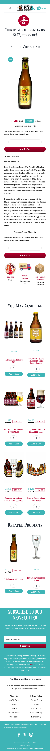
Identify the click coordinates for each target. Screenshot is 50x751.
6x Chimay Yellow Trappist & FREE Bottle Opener (36, 360)
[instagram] (31, 735)
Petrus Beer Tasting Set (14, 360)
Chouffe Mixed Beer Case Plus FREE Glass (13, 499)
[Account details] (32, 8)
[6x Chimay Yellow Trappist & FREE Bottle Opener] (36, 327)
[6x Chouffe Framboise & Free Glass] (14, 398)
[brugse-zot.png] (25, 83)
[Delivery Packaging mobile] (25, 263)
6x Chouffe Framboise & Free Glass (13, 430)
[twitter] (25, 735)
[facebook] (19, 735)
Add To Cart (25, 149)
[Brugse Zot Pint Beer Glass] (36, 547)
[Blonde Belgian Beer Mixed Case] (36, 467)
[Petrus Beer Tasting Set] (14, 328)
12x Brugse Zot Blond (13, 579)
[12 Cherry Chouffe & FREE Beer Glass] (36, 398)
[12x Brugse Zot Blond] (14, 548)
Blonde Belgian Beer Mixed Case (36, 499)
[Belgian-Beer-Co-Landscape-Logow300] (24, 6)
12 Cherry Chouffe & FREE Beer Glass (36, 430)
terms (32, 664)
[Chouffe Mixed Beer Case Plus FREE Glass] (14, 467)
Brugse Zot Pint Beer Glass (36, 579)
